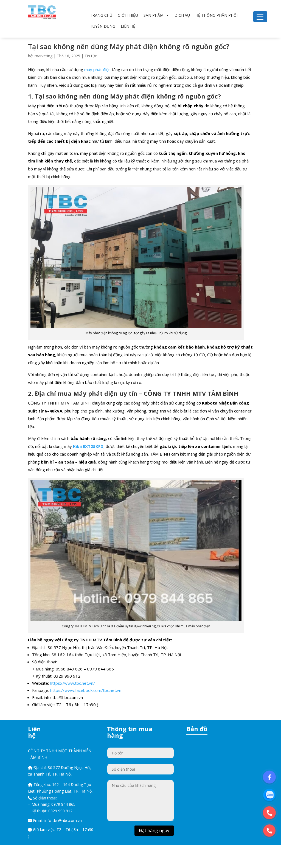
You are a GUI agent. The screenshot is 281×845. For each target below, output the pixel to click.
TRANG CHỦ (101, 15)
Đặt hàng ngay (154, 830)
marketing (43, 55)
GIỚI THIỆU (128, 15)
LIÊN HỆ (128, 26)
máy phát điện (97, 69)
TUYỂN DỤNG (102, 26)
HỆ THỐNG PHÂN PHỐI (216, 15)
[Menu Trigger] (260, 16)
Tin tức (91, 55)
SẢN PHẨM (154, 15)
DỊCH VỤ (182, 15)
